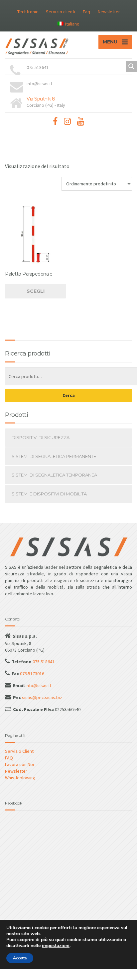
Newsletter (109, 12)
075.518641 (43, 662)
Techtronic (27, 12)
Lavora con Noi (19, 764)
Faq (86, 12)
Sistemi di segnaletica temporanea (54, 475)
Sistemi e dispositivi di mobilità (49, 493)
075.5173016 (31, 674)
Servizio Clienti (20, 751)
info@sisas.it (38, 685)
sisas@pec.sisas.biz (41, 697)
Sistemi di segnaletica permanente (54, 456)
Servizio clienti (60, 12)
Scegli (36, 291)
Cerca (69, 395)
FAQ (9, 758)
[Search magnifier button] (131, 66)
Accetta (20, 958)
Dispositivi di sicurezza (40, 437)
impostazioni (55, 946)
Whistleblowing (20, 778)
